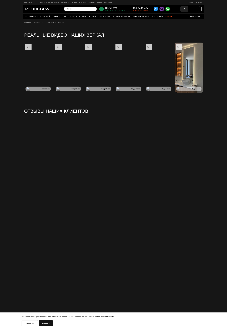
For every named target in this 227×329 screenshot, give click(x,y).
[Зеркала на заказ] (37, 9)
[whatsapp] (167, 9)
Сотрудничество (95, 3)
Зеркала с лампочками (99, 16)
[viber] (161, 9)
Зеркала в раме (60, 16)
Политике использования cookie (100, 317)
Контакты (199, 3)
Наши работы (195, 16)
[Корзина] (200, 9)
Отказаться (29, 323)
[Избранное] (195, 9)
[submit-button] (94, 9)
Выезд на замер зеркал (49, 3)
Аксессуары (157, 16)
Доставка (65, 3)
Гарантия (82, 3)
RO (184, 9)
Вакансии (108, 3)
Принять (46, 323)
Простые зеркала (78, 16)
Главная (27, 22)
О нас (191, 3)
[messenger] (156, 9)
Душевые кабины (141, 16)
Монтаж (74, 3)
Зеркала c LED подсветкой (38, 16)
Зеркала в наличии (121, 16)
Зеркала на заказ (31, 3)
